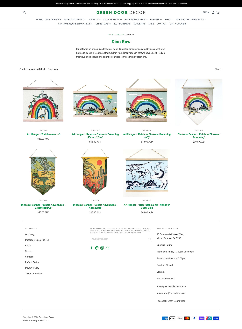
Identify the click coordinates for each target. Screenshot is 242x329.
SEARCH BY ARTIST (74, 19)
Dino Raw (43, 130)
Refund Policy (32, 262)
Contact (29, 256)
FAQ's (28, 245)
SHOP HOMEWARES (135, 19)
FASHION (155, 19)
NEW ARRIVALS (53, 19)
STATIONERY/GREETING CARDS (74, 23)
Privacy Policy (32, 268)
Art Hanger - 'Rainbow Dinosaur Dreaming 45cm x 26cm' (95, 136)
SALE (151, 23)
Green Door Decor (46, 317)
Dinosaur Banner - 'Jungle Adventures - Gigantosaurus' (43, 206)
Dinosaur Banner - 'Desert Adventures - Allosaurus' (95, 206)
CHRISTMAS (102, 23)
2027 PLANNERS (122, 23)
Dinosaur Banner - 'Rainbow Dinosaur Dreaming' (199, 136)
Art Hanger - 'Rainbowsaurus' (43, 134)
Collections (119, 34)
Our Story (29, 234)
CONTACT (162, 23)
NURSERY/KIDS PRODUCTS (190, 19)
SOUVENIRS (139, 23)
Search (28, 251)
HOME (39, 19)
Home (110, 34)
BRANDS (93, 19)
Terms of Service (33, 273)
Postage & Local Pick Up (37, 240)
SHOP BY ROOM (111, 19)
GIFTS (168, 19)
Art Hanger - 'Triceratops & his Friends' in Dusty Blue (147, 206)
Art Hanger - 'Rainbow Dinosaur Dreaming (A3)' (147, 136)
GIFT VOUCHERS (178, 23)
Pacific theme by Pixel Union (35, 320)
